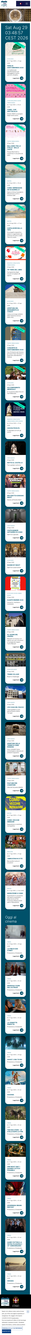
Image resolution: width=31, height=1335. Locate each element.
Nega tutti (28, 1311)
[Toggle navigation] (26, 3)
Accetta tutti (6, 1331)
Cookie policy (15, 1318)
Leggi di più (16, 78)
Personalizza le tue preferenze (12, 1328)
